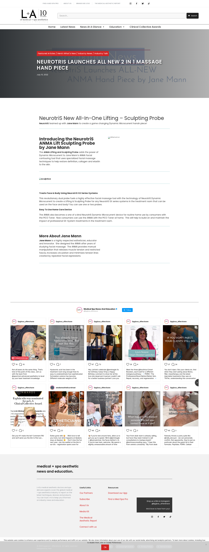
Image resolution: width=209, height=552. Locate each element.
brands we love (83, 3)
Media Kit (84, 511)
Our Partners (86, 493)
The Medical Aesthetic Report (107, 3)
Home (52, 27)
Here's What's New (66, 53)
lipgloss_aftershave (26, 321)
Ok (105, 547)
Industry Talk (101, 53)
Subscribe (85, 499)
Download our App (117, 493)
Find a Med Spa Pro (118, 499)
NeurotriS (44, 123)
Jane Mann (72, 123)
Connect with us (88, 526)
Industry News (85, 53)
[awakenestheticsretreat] (52, 387)
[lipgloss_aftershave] (14, 321)
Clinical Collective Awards (145, 27)
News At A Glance (90, 27)
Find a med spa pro (51, 3)
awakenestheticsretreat (65, 388)
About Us (84, 505)
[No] (206, 544)
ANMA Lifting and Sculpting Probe (61, 152)
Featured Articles (46, 53)
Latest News (67, 27)
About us (67, 3)
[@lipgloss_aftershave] (79, 310)
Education (115, 27)
